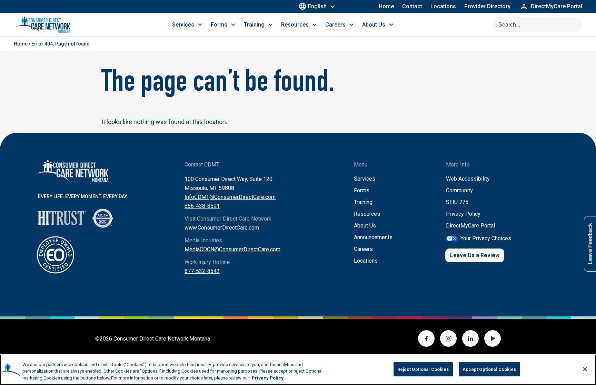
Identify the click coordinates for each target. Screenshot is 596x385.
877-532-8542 (202, 271)
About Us (365, 225)
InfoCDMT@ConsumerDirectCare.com (230, 197)
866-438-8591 (202, 206)
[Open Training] (270, 25)
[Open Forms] (233, 25)
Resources (367, 214)
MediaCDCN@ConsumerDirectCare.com (232, 249)
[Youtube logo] (492, 338)
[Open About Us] (391, 25)
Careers (363, 249)
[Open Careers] (351, 25)
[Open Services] (200, 25)
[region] (298, 369)
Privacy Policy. (268, 378)
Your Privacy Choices (485, 238)
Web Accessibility (468, 178)
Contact (412, 6)
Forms (361, 190)
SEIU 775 (457, 202)
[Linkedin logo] (470, 338)
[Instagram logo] (448, 338)
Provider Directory (487, 6)
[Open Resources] (314, 25)
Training (363, 202)
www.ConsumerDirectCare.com (222, 227)
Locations (443, 6)
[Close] (585, 369)
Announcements (373, 237)
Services (364, 178)
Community (459, 190)
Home (386, 6)
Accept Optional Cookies (489, 369)
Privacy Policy (463, 214)
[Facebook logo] (426, 338)
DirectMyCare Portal (470, 225)
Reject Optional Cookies (423, 369)
